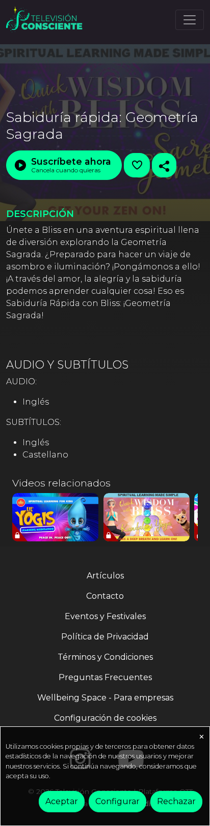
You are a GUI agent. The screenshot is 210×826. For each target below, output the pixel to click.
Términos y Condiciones (105, 657)
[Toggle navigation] (189, 20)
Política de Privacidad (105, 636)
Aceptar (61, 801)
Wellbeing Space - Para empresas (105, 697)
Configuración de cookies (105, 718)
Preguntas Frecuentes (105, 677)
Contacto (105, 596)
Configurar (117, 801)
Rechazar (176, 801)
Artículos (105, 575)
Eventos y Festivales (105, 616)
